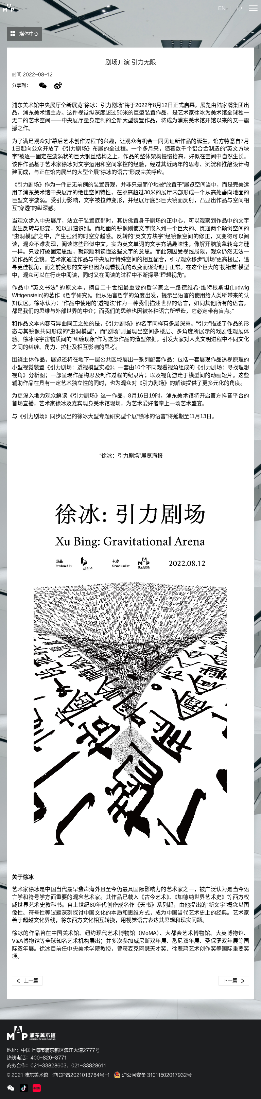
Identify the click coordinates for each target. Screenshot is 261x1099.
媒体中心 (28, 34)
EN (221, 8)
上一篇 (31, 980)
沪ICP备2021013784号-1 (81, 1075)
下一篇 (230, 980)
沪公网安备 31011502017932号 (156, 1075)
